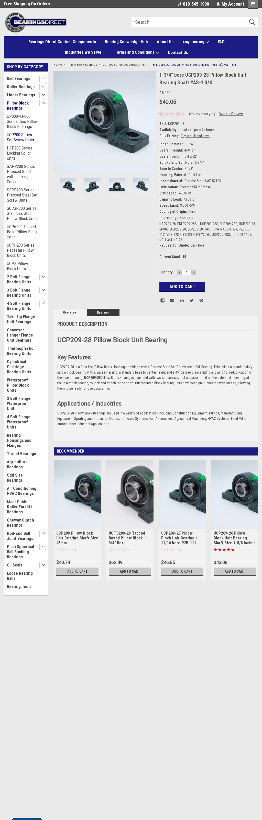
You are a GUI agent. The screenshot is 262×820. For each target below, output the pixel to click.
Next (150, 122)
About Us (165, 41)
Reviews (103, 312)
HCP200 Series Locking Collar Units (19, 153)
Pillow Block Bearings (18, 105)
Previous (58, 122)
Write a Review (231, 114)
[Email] (172, 300)
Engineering (193, 41)
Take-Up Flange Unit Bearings (21, 319)
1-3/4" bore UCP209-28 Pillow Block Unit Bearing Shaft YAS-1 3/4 (193, 64)
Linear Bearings (21, 94)
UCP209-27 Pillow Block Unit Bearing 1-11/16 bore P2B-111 (180, 538)
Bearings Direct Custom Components (62, 41)
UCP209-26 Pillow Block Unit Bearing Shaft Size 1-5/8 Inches (235, 538)
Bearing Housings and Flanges (19, 440)
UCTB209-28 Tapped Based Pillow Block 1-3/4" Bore (128, 538)
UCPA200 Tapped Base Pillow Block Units (22, 231)
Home (57, 64)
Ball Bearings (18, 78)
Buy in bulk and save (195, 136)
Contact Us (178, 52)
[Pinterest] (201, 300)
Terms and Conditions (135, 52)
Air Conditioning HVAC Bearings (21, 491)
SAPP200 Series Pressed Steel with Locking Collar (21, 174)
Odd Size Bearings (15, 477)
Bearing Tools (19, 586)
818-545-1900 (196, 4)
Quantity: (166, 272)
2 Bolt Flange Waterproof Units (18, 403)
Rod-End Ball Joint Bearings (20, 536)
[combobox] (194, 22)
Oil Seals (14, 565)
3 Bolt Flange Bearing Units (19, 292)
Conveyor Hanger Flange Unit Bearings (20, 335)
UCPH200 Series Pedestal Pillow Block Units (21, 250)
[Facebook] (162, 300)
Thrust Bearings (21, 453)
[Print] (182, 300)
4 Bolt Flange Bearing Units (19, 306)
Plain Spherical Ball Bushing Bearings (20, 551)
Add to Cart (77, 571)
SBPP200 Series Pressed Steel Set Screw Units (22, 195)
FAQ (221, 41)
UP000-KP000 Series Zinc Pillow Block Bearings (22, 121)
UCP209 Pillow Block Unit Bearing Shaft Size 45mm (77, 538)
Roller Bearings (21, 86)
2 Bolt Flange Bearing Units (19, 279)
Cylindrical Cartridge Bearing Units (19, 366)
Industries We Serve (83, 52)
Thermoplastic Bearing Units (20, 351)
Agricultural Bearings (17, 464)
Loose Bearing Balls (20, 576)
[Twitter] (192, 300)
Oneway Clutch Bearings (20, 522)
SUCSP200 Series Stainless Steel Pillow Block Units (22, 213)
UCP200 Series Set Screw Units (20, 137)
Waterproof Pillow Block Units (18, 385)
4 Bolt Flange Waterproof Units (18, 422)
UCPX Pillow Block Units (17, 266)
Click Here (197, 245)
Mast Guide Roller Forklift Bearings (19, 506)
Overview (70, 312)
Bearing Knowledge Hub (126, 41)
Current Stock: (172, 257)
